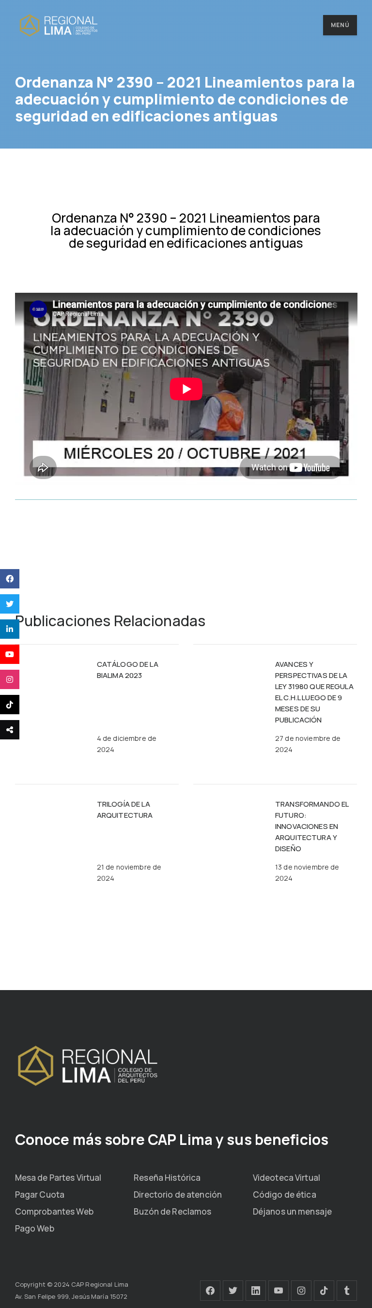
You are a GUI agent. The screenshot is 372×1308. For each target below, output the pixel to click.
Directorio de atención (178, 1194)
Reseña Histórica (167, 1177)
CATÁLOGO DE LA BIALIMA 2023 (127, 669)
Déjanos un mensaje (292, 1211)
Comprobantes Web (54, 1211)
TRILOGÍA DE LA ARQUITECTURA (125, 809)
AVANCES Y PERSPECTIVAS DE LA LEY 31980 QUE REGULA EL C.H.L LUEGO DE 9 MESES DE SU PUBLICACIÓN (314, 692)
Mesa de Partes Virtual (58, 1177)
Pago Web (34, 1228)
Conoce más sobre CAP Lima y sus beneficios (171, 1139)
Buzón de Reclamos (172, 1211)
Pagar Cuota (39, 1194)
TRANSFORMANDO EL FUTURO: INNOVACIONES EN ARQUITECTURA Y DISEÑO (311, 826)
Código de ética (284, 1194)
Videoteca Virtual (286, 1177)
